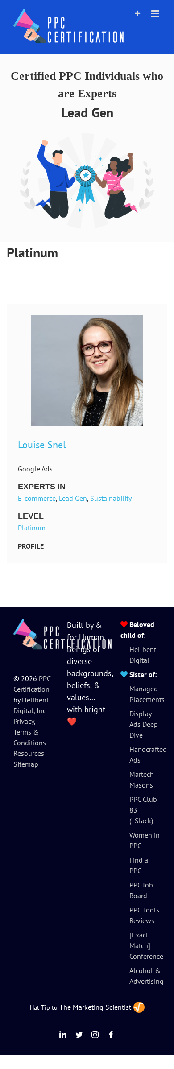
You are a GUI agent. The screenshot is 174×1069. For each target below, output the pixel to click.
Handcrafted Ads (145, 754)
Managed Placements (145, 694)
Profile (31, 545)
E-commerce (37, 498)
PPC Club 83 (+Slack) (143, 810)
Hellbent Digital (142, 655)
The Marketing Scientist (95, 1007)
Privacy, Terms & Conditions (29, 732)
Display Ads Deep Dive (143, 724)
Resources (28, 753)
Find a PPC (138, 865)
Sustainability (111, 498)
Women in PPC (144, 840)
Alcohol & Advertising (145, 976)
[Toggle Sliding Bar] (137, 13)
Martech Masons (141, 779)
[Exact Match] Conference (145, 945)
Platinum (32, 527)
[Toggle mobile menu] (156, 13)
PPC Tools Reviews (144, 915)
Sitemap (25, 763)
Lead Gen (73, 498)
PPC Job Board (141, 890)
